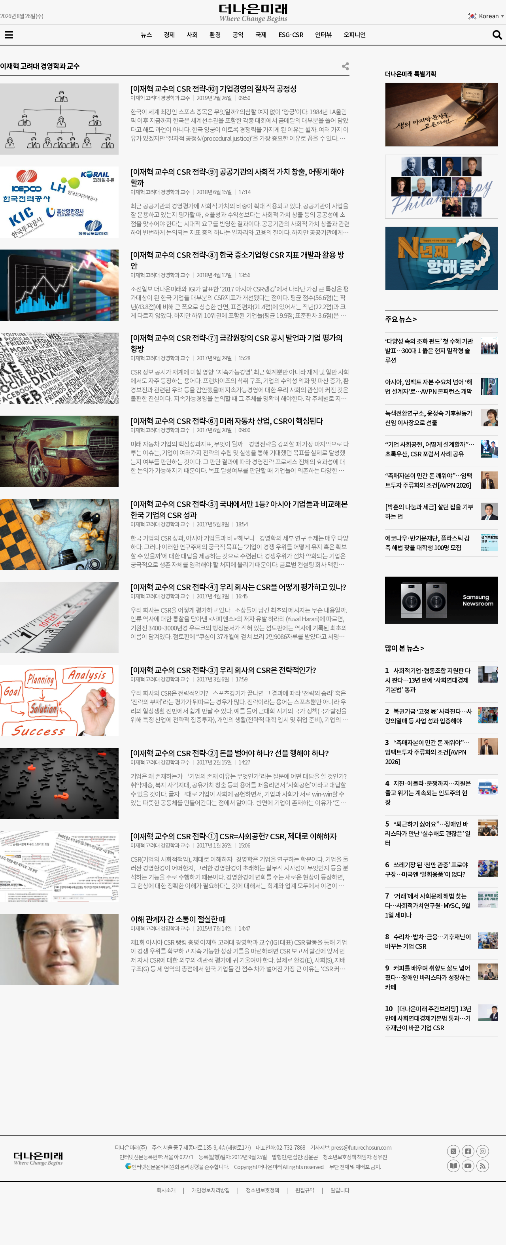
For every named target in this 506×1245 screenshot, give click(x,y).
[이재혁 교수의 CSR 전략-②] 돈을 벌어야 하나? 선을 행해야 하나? (229, 753)
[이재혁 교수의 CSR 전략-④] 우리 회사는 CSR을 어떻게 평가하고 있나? (238, 587)
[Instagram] (482, 1151)
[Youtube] (468, 1166)
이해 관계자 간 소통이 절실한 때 (178, 919)
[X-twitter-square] (453, 1151)
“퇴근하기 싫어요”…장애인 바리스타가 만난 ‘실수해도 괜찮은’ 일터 (427, 833)
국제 (260, 35)
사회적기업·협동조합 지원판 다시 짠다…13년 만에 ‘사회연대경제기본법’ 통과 (427, 680)
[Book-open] (453, 1166)
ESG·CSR (290, 35)
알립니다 (339, 1190)
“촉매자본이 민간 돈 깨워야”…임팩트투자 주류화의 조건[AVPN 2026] (427, 752)
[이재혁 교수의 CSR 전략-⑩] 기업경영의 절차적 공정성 (213, 89)
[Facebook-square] (468, 1151)
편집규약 (304, 1190)
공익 (238, 35)
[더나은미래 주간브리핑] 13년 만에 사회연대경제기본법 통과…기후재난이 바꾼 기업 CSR (428, 1018)
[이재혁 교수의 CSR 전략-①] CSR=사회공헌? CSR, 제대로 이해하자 (233, 836)
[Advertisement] (174, 1056)
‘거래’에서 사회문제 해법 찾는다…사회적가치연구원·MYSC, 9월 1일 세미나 (427, 905)
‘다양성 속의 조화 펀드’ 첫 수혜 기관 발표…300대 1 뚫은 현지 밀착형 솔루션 (429, 350)
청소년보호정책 (262, 1190)
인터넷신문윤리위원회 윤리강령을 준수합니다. (180, 1167)
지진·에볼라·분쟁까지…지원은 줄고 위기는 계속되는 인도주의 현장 (428, 793)
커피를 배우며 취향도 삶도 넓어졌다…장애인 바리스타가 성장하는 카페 (427, 977)
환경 (215, 35)
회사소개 (166, 1190)
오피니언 (355, 35)
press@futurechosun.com (361, 1147)
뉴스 (146, 35)
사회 (192, 35)
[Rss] (482, 1166)
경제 (169, 35)
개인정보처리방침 (211, 1190)
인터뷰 (323, 35)
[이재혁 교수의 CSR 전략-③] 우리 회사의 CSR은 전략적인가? (223, 670)
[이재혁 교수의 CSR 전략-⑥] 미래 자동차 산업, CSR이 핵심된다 (226, 421)
